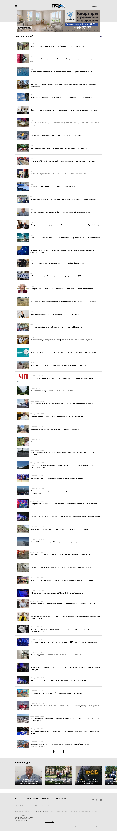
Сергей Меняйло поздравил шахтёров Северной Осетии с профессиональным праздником (62, 492)
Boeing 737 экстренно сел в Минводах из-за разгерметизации (55, 542)
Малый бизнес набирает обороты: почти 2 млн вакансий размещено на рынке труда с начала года (65, 618)
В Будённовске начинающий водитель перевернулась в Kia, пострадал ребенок (63, 301)
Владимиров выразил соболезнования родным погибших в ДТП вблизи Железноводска (60, 630)
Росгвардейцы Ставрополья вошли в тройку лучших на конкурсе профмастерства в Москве (64, 707)
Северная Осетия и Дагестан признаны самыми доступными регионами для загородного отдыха (61, 466)
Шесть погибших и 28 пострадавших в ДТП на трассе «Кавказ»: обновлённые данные (65, 516)
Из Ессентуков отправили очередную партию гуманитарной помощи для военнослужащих (60, 745)
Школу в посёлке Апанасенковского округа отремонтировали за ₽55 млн (60, 567)
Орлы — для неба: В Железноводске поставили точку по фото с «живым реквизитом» (65, 238)
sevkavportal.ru (49, 822)
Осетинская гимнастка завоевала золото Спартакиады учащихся (57, 478)
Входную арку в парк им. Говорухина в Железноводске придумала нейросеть (62, 404)
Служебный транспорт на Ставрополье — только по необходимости (58, 174)
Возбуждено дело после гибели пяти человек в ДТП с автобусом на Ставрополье (63, 642)
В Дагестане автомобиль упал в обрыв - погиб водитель (53, 187)
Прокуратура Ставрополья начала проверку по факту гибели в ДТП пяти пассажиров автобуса (65, 669)
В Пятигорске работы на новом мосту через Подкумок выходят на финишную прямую (62, 454)
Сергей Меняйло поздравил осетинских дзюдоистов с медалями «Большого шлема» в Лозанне (65, 124)
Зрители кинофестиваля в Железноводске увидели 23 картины (56, 327)
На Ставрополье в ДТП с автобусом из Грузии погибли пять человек (58, 680)
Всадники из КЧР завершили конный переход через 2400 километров (59, 46)
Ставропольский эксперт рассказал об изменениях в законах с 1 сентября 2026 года (65, 225)
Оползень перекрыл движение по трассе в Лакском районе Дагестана (59, 529)
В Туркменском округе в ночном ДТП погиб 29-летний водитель (56, 593)
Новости (94, 6)
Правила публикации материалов (37, 798)
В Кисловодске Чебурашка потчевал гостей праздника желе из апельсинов (62, 580)
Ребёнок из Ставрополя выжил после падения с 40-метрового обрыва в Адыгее (63, 378)
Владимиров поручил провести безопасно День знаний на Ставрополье (60, 212)
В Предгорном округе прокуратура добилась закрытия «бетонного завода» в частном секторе (62, 251)
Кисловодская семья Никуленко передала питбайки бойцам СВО (57, 263)
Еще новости (58, 752)
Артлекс (98, 827)
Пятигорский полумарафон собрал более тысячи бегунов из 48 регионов (60, 148)
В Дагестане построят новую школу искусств (48, 442)
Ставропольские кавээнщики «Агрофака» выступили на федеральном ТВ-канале (63, 504)
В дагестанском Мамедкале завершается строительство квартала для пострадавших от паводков (65, 720)
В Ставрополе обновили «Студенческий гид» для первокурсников (57, 429)
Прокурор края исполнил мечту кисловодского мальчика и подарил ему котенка (63, 110)
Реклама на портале (59, 798)
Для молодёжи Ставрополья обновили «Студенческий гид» (54, 314)
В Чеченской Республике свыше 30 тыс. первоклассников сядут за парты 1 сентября (65, 161)
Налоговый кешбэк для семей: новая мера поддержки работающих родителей (62, 604)
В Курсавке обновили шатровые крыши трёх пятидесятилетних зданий (59, 365)
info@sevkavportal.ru (25, 819)
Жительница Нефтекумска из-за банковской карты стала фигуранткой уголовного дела (64, 60)
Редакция (18, 798)
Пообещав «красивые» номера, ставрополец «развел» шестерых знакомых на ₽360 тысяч (64, 732)
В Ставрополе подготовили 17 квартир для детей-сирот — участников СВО (61, 97)
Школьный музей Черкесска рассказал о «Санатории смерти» (55, 135)
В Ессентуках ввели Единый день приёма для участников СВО (55, 276)
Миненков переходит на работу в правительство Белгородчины (56, 416)
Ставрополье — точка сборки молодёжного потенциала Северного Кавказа (61, 289)
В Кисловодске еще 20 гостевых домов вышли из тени (52, 391)
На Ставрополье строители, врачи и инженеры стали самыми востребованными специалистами (63, 86)
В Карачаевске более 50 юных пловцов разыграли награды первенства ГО (61, 72)
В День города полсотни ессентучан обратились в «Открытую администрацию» (63, 199)
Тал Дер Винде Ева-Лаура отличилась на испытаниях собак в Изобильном (60, 555)
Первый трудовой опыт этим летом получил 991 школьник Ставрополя (59, 655)
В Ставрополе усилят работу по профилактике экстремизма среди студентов (62, 340)
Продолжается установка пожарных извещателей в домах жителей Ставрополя (63, 352)
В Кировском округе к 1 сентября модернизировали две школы (56, 693)
